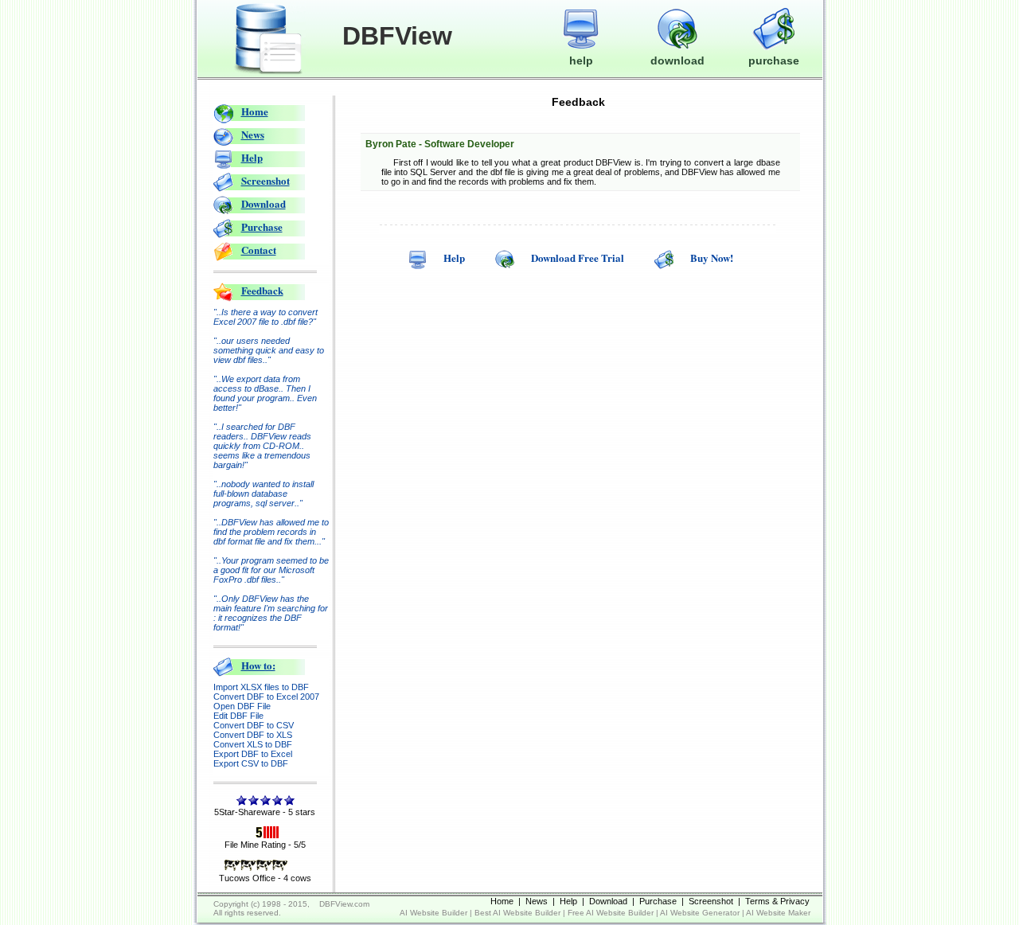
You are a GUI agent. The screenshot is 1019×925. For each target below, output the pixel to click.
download (677, 60)
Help (252, 157)
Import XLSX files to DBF (261, 687)
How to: (258, 665)
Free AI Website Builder (611, 912)
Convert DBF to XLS (252, 735)
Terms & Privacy (777, 901)
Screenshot (265, 180)
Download (263, 203)
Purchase (262, 226)
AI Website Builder (433, 912)
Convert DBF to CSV (253, 725)
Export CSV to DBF (250, 763)
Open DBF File (242, 706)
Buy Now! (711, 257)
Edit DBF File (238, 715)
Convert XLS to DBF (252, 744)
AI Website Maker (778, 912)
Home (254, 111)
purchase (773, 60)
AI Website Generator (700, 912)
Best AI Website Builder (517, 912)
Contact (258, 249)
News (252, 134)
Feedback (262, 290)
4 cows (297, 878)
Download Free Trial (577, 257)
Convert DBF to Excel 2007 (266, 696)
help (581, 60)
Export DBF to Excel (252, 754)
